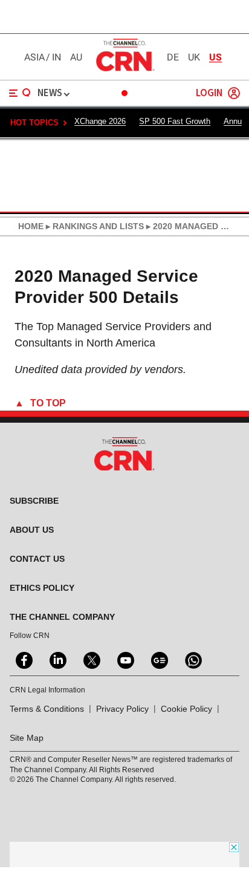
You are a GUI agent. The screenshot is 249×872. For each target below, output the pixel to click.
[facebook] (23, 659)
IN (56, 57)
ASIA (34, 57)
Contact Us (37, 559)
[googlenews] (158, 659)
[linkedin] (57, 659)
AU (76, 57)
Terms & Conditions (47, 709)
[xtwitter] (90, 659)
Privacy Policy (122, 709)
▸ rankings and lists (94, 226)
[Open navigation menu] (19, 93)
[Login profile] (234, 93)
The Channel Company (62, 617)
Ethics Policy (42, 588)
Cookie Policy (186, 709)
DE (173, 57)
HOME (31, 226)
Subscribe (34, 501)
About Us (32, 530)
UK (194, 57)
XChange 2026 (100, 121)
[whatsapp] (192, 659)
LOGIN (209, 93)
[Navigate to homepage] (124, 71)
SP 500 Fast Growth (174, 121)
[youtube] (124, 659)
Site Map (27, 738)
